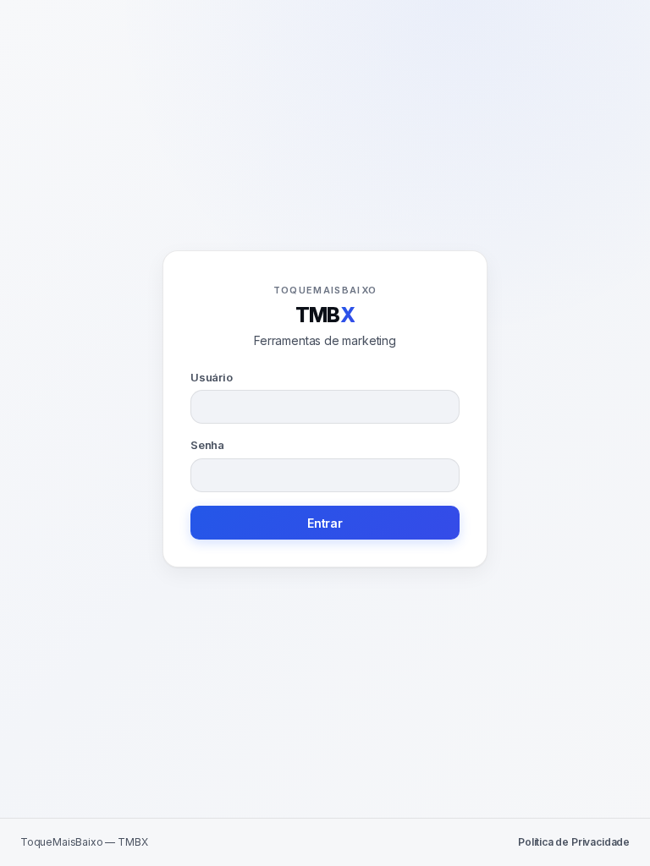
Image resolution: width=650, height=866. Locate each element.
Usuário (211, 377)
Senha (207, 445)
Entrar (325, 523)
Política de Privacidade (574, 842)
